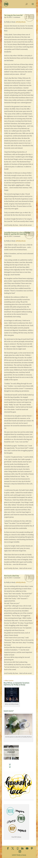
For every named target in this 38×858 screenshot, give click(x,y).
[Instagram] (20, 851)
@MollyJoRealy (21, 22)
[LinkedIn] (22, 848)
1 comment (16, 17)
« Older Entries (8, 681)
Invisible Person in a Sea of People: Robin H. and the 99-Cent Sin (17, 233)
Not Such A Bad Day (11, 576)
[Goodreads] (18, 848)
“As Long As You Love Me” (13, 15)
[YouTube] (27, 848)
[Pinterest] (32, 848)
